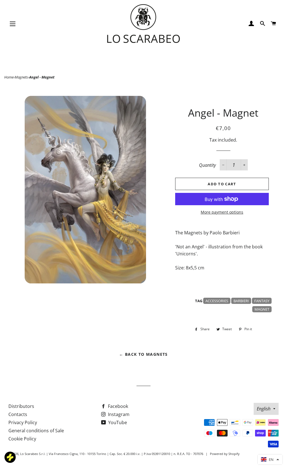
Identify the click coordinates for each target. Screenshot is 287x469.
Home (8, 77)
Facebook (117, 406)
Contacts (17, 414)
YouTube (117, 422)
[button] (270, 459)
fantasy (261, 300)
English (263, 409)
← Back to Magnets (143, 354)
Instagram (118, 414)
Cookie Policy (22, 439)
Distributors (21, 406)
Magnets (21, 77)
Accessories (216, 300)
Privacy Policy (22, 422)
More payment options (222, 212)
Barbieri (241, 300)
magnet (261, 309)
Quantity (207, 165)
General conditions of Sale (36, 431)
